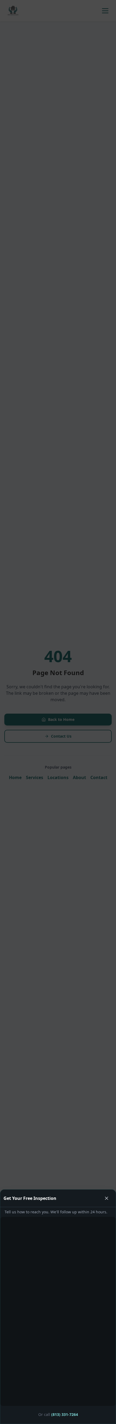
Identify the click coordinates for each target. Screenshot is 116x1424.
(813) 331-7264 (64, 1414)
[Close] (106, 1198)
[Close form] (58, 712)
